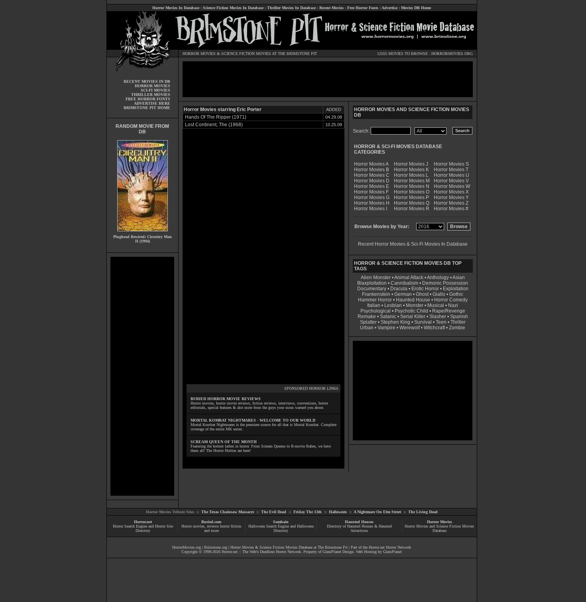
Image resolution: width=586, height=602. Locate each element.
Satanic (388, 316)
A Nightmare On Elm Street (377, 512)
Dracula (398, 288)
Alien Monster (376, 277)
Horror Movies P (411, 197)
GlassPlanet (392, 551)
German (403, 294)
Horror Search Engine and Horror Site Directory (143, 528)
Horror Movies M (412, 181)
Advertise (389, 8)
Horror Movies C (371, 175)
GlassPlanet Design (338, 551)
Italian (373, 305)
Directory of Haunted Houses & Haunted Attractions (359, 528)
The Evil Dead (273, 512)
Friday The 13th (307, 512)
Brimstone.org (215, 547)
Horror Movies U (451, 175)
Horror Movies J (411, 164)
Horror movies (193, 526)
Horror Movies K (411, 169)
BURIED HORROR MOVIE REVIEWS (226, 399)
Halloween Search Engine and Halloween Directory (281, 528)
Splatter (368, 322)
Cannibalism (404, 283)
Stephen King (395, 322)
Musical (435, 305)
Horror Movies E (371, 186)
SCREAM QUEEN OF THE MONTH (224, 442)
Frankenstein (376, 294)
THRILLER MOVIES (150, 94)
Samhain (281, 522)
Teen (441, 322)
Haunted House (413, 300)
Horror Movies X (451, 192)
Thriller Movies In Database (291, 8)
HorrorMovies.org (186, 547)
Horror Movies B (371, 169)
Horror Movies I (370, 208)
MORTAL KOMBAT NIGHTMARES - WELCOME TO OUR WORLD (253, 420)
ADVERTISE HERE (152, 103)
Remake (367, 316)
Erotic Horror (425, 288)
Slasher (437, 316)
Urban (367, 327)
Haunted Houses (359, 522)
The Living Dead (423, 512)
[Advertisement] (142, 376)
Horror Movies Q (411, 203)
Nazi (453, 305)
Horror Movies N (411, 186)
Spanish (459, 316)
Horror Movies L (411, 175)
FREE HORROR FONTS (148, 99)
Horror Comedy (451, 300)
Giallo (439, 294)
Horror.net (143, 522)
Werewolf (409, 327)
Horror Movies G (371, 197)
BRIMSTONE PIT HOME (147, 108)
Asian (458, 277)
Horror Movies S (451, 164)
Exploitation (455, 288)
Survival (423, 322)
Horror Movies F (371, 192)
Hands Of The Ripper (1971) (215, 117)
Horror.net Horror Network (390, 547)
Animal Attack (408, 277)
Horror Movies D (371, 181)
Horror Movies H (371, 203)
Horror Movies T (451, 169)
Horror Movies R (411, 208)
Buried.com (211, 522)
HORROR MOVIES (199, 53)
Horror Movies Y (451, 197)
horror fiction (230, 526)
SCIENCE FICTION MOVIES (246, 53)
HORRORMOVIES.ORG (452, 53)
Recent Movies (331, 8)
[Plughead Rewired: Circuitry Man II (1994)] (142, 233)
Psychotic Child (411, 311)
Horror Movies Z (451, 203)
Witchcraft (434, 327)
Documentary (371, 288)
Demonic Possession (445, 283)
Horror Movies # (451, 208)
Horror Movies (439, 522)
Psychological (375, 311)
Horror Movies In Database (175, 8)
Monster (414, 305)
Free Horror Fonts (362, 8)
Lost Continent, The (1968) (214, 124)
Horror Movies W (452, 186)
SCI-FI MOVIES (155, 90)
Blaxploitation (372, 283)
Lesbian (393, 305)
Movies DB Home (416, 8)
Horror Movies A (371, 164)
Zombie (457, 327)
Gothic (456, 294)
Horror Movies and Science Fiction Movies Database (439, 528)
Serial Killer (412, 316)
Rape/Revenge (448, 311)
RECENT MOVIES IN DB (147, 81)
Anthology (438, 277)
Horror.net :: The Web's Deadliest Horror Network (261, 551)
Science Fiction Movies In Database (233, 8)
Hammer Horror (375, 300)
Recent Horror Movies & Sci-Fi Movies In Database (413, 244)
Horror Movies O (411, 192)
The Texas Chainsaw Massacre (227, 512)
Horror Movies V (451, 181)
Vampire (386, 327)
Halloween (338, 512)
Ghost (422, 294)
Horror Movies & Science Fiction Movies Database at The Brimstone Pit (289, 547)
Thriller (458, 322)
